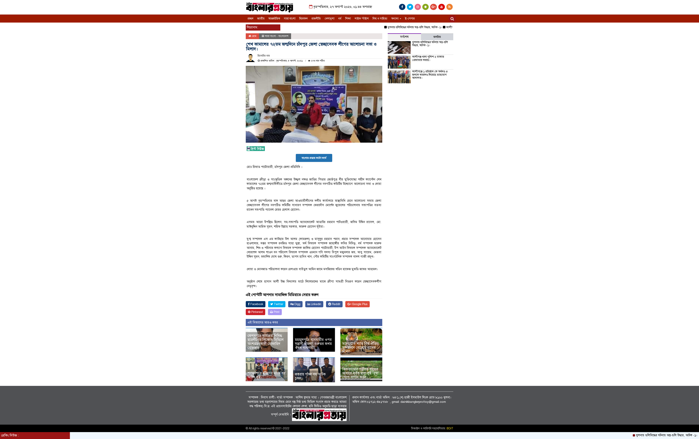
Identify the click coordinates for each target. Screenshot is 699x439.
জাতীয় (260, 18)
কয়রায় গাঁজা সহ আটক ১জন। (310, 376)
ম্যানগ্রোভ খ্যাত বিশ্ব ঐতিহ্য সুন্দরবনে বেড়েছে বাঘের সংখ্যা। (360, 347)
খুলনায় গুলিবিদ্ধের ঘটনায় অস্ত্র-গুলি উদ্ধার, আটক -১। (398, 27)
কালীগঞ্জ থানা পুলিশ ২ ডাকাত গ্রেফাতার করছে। (428, 58)
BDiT (450, 428)
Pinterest (256, 312)
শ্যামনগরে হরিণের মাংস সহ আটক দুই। (266, 375)
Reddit (335, 304)
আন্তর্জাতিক (274, 18)
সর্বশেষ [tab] (404, 37)
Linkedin (315, 304)
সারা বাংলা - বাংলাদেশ (276, 36)
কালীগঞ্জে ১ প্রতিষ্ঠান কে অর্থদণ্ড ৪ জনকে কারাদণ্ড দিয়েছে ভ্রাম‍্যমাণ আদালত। (430, 75)
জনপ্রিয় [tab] (437, 37)
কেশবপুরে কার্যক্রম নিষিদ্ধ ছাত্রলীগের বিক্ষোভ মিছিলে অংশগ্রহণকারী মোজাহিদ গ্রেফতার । (266, 341)
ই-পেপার (410, 18)
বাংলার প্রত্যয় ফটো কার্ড (314, 158)
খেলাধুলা (329, 18)
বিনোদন (303, 18)
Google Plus (359, 304)
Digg (297, 304)
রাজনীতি (316, 18)
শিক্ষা (348, 18)
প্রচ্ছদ (250, 18)
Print (276, 312)
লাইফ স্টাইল (362, 18)
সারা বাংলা (289, 18)
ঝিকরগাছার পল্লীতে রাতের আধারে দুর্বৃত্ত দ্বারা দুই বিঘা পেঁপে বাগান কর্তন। (360, 373)
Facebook (256, 304)
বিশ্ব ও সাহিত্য (380, 18)
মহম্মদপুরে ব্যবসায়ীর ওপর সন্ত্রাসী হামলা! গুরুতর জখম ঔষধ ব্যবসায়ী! (313, 343)
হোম (253, 36)
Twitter (278, 304)
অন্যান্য (395, 18)
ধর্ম (339, 18)
